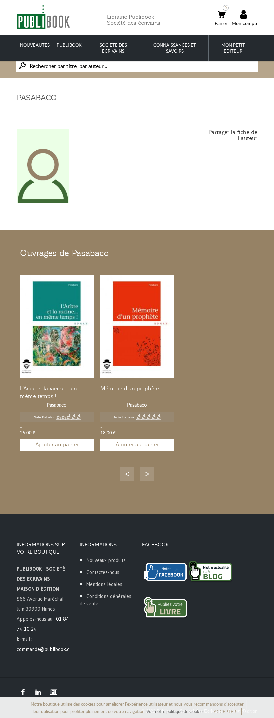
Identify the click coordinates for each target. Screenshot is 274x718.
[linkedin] (38, 692)
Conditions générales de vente (105, 600)
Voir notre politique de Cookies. (176, 711)
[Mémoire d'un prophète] (137, 326)
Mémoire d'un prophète (129, 389)
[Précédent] (127, 474)
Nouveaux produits (106, 560)
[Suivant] (147, 474)
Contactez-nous (102, 572)
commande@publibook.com (46, 649)
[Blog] (53, 692)
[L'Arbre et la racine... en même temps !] (57, 326)
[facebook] (23, 692)
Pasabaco (57, 404)
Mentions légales (104, 584)
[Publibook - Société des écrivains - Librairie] (43, 17)
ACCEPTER (225, 712)
